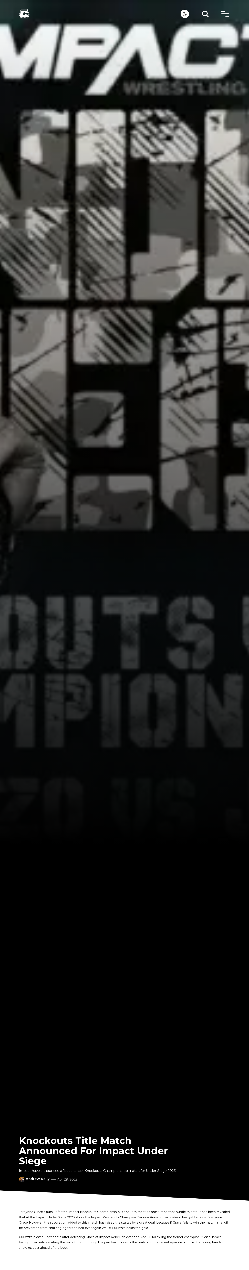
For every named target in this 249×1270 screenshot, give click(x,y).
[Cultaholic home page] (100, 14)
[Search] (205, 13)
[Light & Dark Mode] (185, 14)
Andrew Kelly (38, 1179)
